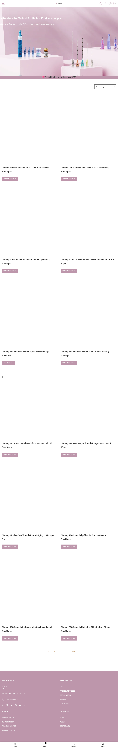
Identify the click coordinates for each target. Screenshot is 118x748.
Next (74, 651)
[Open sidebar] (3, 377)
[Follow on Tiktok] (25, 705)
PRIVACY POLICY (8, 718)
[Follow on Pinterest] (16, 705)
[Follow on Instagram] (7, 705)
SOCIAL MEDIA (65, 695)
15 (66, 651)
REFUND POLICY (8, 722)
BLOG (62, 730)
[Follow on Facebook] (3, 705)
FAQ (61, 687)
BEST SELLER (65, 726)
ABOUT (62, 722)
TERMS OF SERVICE (9, 726)
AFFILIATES (64, 699)
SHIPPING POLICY (8, 730)
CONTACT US (64, 704)
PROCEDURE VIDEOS (67, 691)
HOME (62, 718)
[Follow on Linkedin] (11, 705)
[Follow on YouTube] (20, 705)
